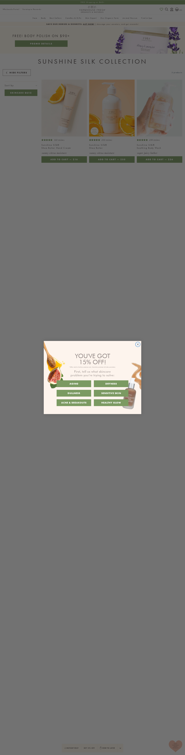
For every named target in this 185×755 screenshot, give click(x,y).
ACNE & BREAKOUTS (74, 402)
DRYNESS (111, 383)
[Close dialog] (137, 344)
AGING (73, 383)
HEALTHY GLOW (111, 402)
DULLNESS (74, 393)
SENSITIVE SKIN (111, 393)
